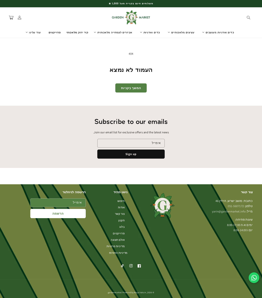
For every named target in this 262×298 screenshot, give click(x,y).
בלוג (122, 226)
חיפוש (121, 201)
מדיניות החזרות (118, 253)
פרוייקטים (119, 233)
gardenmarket (115, 292)
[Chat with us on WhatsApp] (254, 277)
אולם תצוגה (118, 240)
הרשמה (58, 213)
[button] (248, 17)
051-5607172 (236, 206)
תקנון (121, 220)
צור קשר (120, 213)
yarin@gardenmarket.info (229, 211)
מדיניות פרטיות (116, 246)
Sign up (131, 154)
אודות (121, 207)
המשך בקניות (131, 88)
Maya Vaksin (140, 292)
